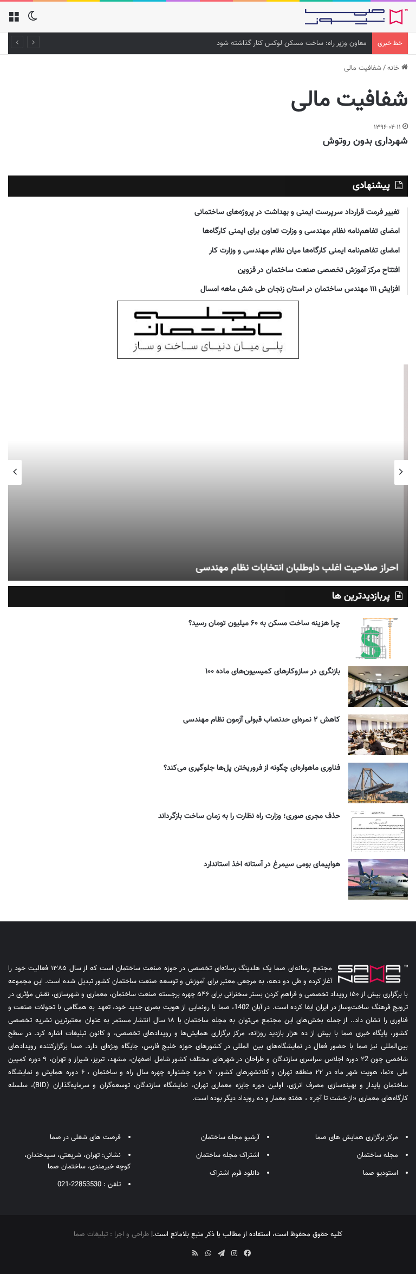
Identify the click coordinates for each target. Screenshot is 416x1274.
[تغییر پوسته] (32, 21)
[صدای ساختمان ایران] (356, 16)
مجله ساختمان (377, 1155)
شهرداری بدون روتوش (365, 141)
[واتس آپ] (208, 1253)
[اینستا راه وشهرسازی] (169, 1249)
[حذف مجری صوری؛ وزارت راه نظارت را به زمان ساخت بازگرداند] (378, 831)
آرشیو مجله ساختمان (230, 1137)
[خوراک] (195, 1253)
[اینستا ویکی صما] (182, 1249)
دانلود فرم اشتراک (234, 1173)
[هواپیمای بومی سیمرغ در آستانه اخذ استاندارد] (378, 879)
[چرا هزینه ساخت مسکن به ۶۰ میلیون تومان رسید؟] (378, 638)
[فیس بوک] (246, 1253)
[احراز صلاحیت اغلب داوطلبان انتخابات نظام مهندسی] (208, 472)
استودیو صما (380, 1173)
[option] (208, 472)
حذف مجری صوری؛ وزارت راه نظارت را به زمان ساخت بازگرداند (249, 816)
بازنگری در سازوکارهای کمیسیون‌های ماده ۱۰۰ (272, 672)
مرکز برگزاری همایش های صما (356, 1137)
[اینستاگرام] (233, 1253)
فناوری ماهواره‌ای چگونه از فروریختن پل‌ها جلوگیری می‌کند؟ (252, 768)
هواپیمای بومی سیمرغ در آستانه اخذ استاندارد (272, 864)
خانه (394, 68)
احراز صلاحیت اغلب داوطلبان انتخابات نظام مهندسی (301, 568)
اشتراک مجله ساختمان (227, 1155)
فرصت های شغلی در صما (85, 1137)
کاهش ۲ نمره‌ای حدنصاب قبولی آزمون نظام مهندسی (261, 720)
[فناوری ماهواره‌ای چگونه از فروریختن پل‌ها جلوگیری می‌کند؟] (378, 783)
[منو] (13, 21)
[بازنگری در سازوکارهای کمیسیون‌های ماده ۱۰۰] (378, 686)
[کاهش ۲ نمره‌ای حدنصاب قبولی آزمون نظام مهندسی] (378, 734)
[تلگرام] (220, 1253)
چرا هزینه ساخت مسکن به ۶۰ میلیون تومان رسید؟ (264, 623)
